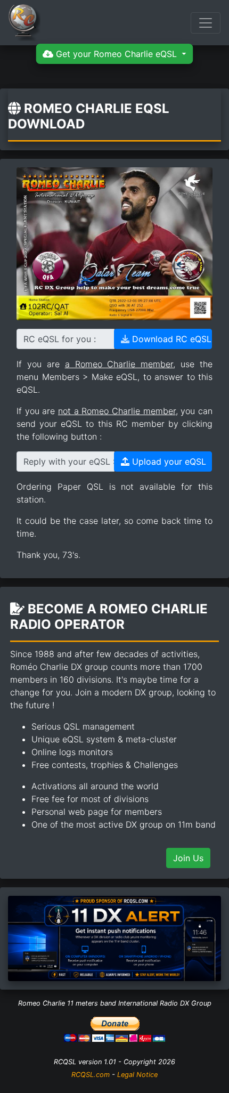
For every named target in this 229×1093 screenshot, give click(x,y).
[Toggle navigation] (205, 23)
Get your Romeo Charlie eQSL (116, 53)
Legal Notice (137, 1075)
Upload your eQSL (167, 461)
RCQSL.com (90, 1075)
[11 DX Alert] (114, 937)
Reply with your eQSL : (68, 461)
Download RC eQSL (170, 339)
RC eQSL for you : (59, 339)
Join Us (188, 858)
